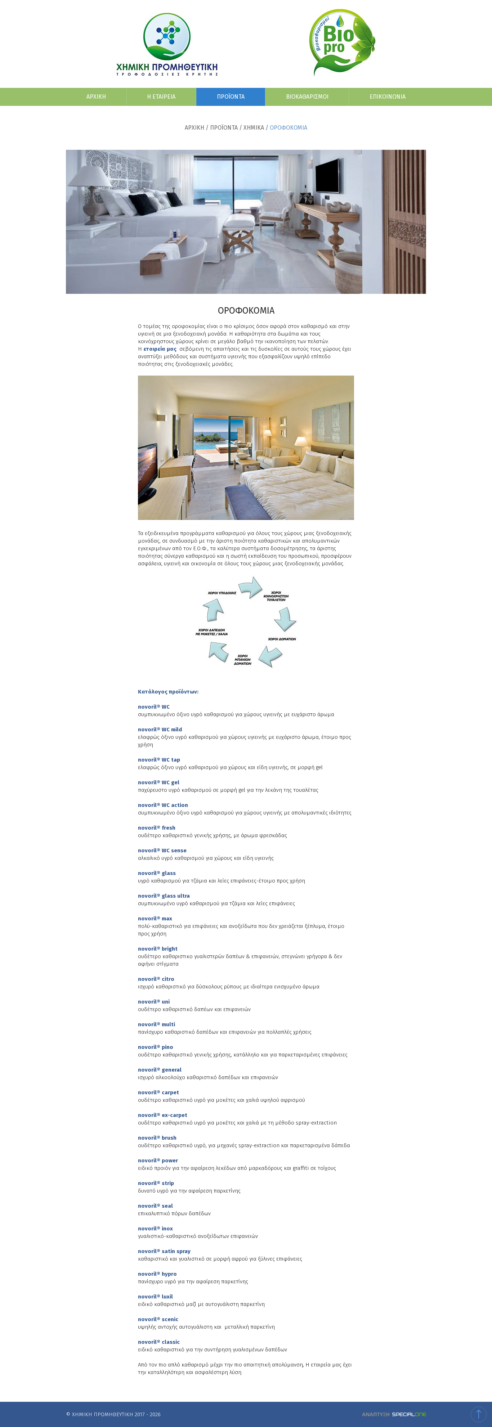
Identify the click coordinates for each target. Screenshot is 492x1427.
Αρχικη (96, 96)
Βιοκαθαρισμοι (307, 96)
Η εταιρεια (161, 96)
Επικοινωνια (388, 96)
